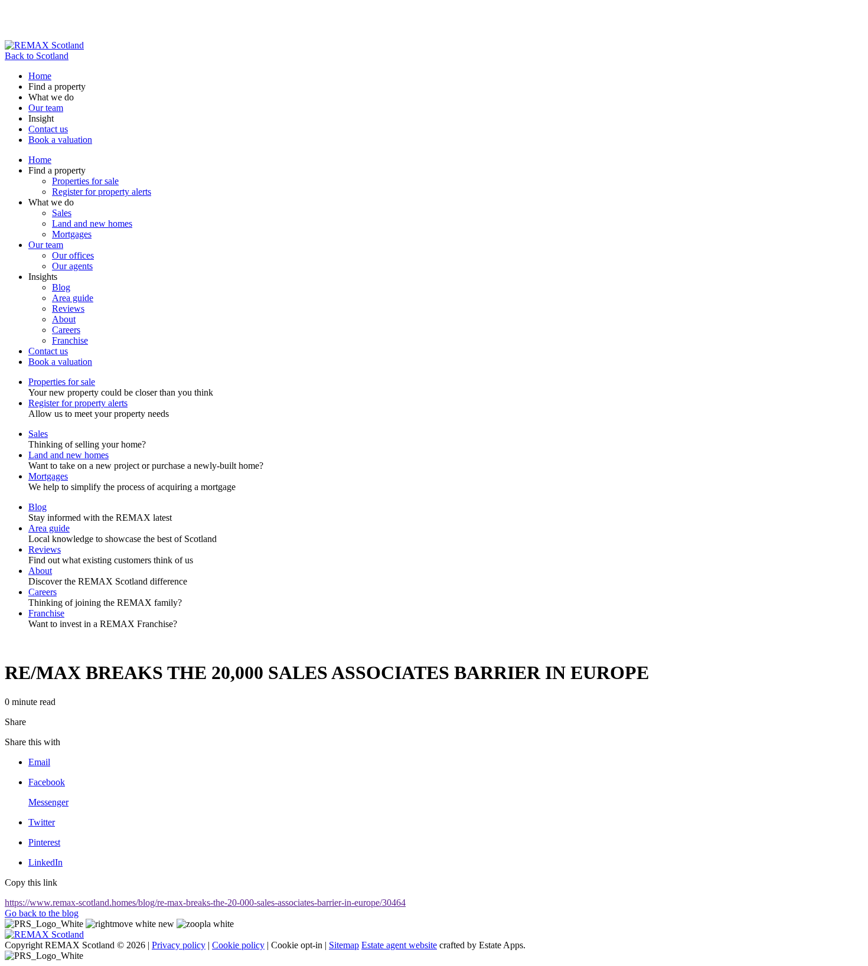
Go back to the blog (42, 913)
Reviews (68, 308)
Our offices (73, 255)
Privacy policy (178, 945)
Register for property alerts (101, 192)
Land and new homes (92, 223)
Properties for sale (85, 181)
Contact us (48, 129)
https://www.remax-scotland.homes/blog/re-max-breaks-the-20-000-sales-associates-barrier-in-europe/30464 (205, 903)
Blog (61, 287)
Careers (66, 330)
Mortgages (72, 234)
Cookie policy (238, 945)
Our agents (72, 266)
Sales (61, 213)
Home (39, 76)
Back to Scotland (36, 56)
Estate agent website (399, 945)
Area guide (72, 298)
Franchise (70, 340)
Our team (45, 108)
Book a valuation (60, 140)
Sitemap (344, 945)
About (64, 319)
